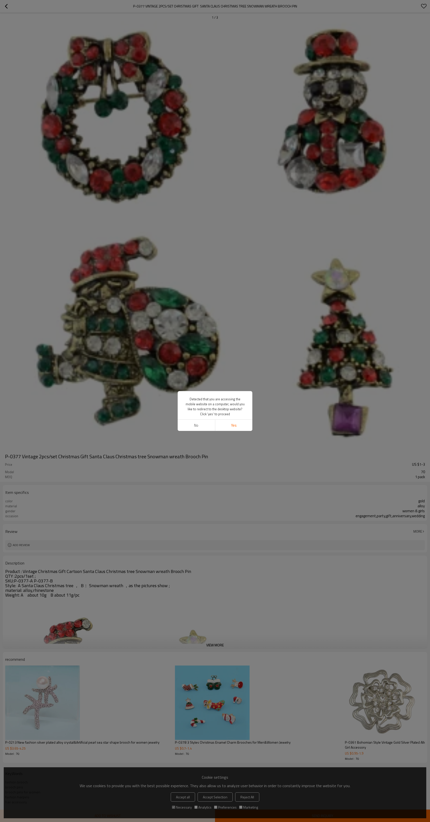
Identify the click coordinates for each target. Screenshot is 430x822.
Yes (234, 425)
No (196, 425)
